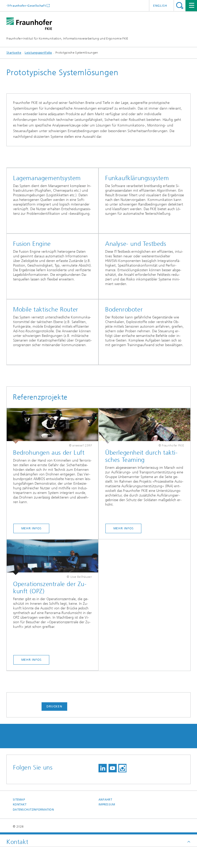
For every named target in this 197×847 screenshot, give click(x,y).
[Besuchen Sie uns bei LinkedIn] (102, 768)
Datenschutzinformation (33, 809)
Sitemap (19, 799)
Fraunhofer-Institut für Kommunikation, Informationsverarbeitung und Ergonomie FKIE (67, 38)
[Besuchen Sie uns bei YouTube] (113, 768)
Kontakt (19, 804)
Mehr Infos (31, 528)
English (160, 5)
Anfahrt (105, 799)
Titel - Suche (179, 5)
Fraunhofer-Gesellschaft (27, 5)
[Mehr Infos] (52, 426)
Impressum (106, 804)
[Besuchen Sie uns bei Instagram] (122, 768)
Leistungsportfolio (38, 52)
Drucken (54, 706)
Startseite (13, 52)
